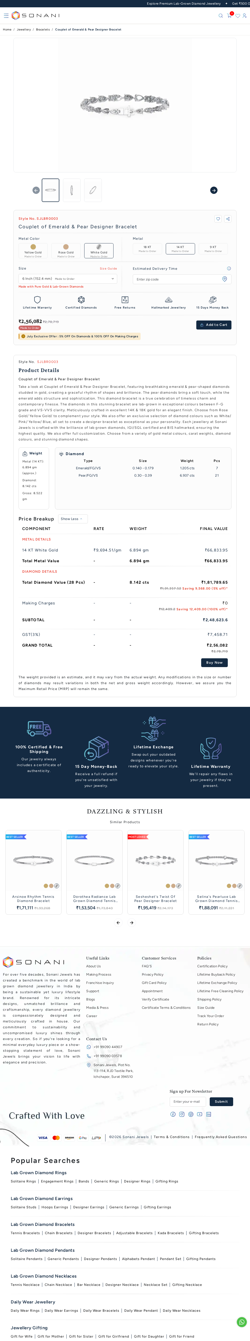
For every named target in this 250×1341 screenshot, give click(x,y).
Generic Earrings (124, 1207)
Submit (221, 1102)
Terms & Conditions (172, 1137)
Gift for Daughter (149, 1336)
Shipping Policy (209, 999)
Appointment (152, 991)
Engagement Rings (57, 1181)
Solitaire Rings (23, 1181)
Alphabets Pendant (138, 1259)
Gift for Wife (22, 1336)
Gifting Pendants (201, 1259)
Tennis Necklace (25, 1285)
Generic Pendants (63, 1259)
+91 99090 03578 (108, 1056)
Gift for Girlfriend (113, 1336)
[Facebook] (173, 1115)
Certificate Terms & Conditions (166, 1008)
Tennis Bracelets (25, 1233)
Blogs (90, 999)
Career (91, 1016)
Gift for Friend (181, 1336)
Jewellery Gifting (29, 1328)
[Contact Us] (242, 1322)
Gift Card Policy (154, 983)
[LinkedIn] (208, 1115)
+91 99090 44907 (108, 1047)
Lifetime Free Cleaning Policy (220, 991)
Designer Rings (137, 1181)
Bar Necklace (89, 1285)
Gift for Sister (81, 1336)
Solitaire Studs (24, 1207)
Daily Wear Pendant (141, 1311)
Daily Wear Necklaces (182, 1311)
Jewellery (24, 29)
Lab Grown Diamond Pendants (42, 1250)
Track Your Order (210, 1016)
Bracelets (43, 29)
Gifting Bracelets (204, 1233)
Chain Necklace (58, 1285)
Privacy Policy (153, 974)
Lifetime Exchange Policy (217, 983)
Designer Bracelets (94, 1233)
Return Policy (208, 1024)
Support (92, 991)
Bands (84, 1181)
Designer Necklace (122, 1285)
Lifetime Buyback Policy (216, 974)
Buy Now (214, 662)
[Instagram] (181, 1115)
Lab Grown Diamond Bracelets (43, 1224)
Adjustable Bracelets (134, 1233)
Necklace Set (155, 1285)
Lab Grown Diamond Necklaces (44, 1276)
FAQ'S (147, 966)
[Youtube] (199, 1115)
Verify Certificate (155, 999)
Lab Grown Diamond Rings (39, 1172)
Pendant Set (170, 1259)
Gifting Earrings (157, 1207)
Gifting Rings (167, 1181)
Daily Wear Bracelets (101, 1311)
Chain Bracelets (59, 1233)
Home (7, 29)
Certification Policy (212, 966)
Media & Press (97, 1008)
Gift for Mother (51, 1336)
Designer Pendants (100, 1259)
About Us (93, 966)
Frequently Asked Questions (221, 1137)
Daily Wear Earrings (61, 1311)
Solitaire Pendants (27, 1259)
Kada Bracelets (171, 1233)
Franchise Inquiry (100, 983)
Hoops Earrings (55, 1207)
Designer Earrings (88, 1207)
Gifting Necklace (187, 1285)
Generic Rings (106, 1181)
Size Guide (108, 268)
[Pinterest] (191, 1115)
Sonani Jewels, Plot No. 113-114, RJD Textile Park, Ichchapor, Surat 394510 (113, 1071)
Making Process (98, 974)
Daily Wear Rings (25, 1311)
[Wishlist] (237, 16)
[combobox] (68, 278)
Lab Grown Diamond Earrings (42, 1198)
